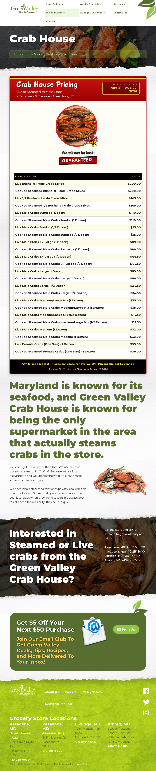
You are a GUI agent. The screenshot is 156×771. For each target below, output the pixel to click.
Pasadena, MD (20, 731)
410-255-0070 (136, 547)
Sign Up (128, 629)
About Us (52, 692)
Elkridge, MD (87, 724)
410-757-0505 (131, 560)
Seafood (52, 54)
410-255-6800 (136, 551)
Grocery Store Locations (43, 718)
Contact (50, 21)
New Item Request (58, 704)
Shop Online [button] (53, 4)
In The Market (34, 54)
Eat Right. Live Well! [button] (92, 12)
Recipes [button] (118, 4)
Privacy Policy (81, 764)
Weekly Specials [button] (90, 4)
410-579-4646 (133, 556)
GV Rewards (120, 12)
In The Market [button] (54, 12)
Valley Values (92, 692)
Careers (70, 692)
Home (17, 54)
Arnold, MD (119, 724)
